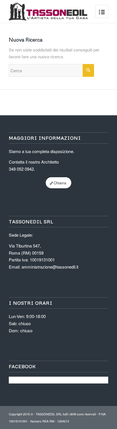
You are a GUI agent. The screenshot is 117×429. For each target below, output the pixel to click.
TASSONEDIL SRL (49, 414)
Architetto (50, 162)
